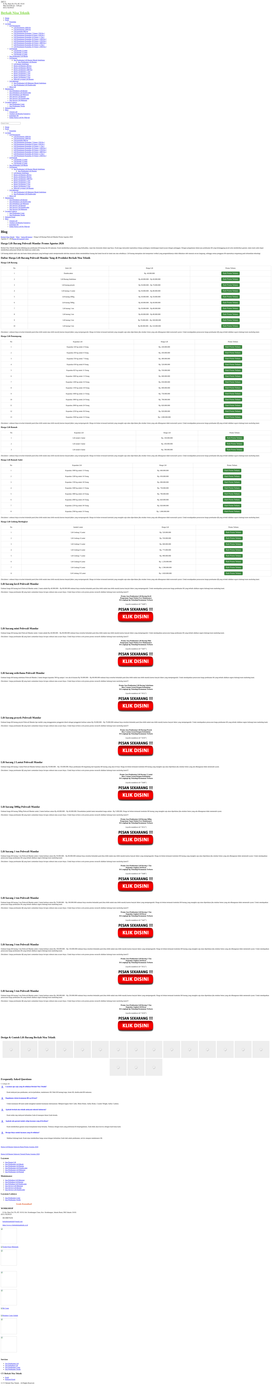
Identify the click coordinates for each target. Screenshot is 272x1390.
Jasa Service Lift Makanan (18, 100)
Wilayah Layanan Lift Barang (24, 79)
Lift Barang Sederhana (21, 64)
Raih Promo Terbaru (230, 273)
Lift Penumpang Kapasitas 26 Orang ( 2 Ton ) (29, 45)
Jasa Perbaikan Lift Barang (18, 91)
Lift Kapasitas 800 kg (21, 31)
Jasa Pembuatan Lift (12, 1363)
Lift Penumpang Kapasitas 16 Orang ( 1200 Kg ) (30, 39)
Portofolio (12, 22)
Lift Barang (13, 58)
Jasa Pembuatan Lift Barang (27, 62)
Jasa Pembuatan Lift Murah (18, 56)
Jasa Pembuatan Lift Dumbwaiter (25, 85)
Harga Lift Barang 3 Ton (22, 75)
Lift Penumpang (14, 26)
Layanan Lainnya (11, 102)
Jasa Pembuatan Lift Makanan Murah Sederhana (30, 83)
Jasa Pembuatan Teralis (17, 106)
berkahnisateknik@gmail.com (13, 1221)
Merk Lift (12, 87)
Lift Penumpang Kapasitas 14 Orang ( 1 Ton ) (29, 37)
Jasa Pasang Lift (10, 1162)
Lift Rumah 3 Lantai (20, 52)
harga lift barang (18, 239)
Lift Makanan (13, 81)
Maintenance (9, 89)
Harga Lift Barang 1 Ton (22, 72)
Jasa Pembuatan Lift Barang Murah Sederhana (29, 60)
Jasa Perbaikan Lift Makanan (19, 94)
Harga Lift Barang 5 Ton (22, 77)
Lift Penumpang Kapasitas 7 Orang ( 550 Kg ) (29, 33)
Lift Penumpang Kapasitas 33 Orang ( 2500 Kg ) (30, 47)
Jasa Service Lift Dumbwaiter (19, 98)
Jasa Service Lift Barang (17, 96)
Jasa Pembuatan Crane (16, 104)
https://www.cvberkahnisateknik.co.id (15, 1225)
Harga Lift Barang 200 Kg (22, 66)
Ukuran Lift (13, 112)
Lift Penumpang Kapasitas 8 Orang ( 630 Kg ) (29, 35)
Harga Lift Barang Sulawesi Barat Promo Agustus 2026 (19, 1147)
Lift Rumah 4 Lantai (20, 54)
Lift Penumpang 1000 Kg (22, 29)
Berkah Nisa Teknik (15, 13)
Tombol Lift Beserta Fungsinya (19, 114)
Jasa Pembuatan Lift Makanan (15, 1170)
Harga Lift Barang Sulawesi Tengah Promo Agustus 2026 (20, 1154)
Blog (6, 110)
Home (7, 18)
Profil (7, 20)
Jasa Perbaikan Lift (11, 1365)
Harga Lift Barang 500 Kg (22, 68)
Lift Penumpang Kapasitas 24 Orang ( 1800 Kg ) (30, 43)
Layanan (8, 24)
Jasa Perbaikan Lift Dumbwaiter (20, 93)
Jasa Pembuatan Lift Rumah (14, 1172)
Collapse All (5, 1084)
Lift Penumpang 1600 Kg (22, 27)
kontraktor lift (13, 116)
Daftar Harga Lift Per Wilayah (19, 117)
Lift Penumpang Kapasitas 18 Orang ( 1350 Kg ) (30, 41)
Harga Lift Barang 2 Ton (22, 73)
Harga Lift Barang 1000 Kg (23, 70)
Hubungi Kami (10, 108)
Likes (26, 239)
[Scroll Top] (3, 1388)
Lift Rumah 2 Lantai (20, 50)
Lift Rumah (13, 49)
